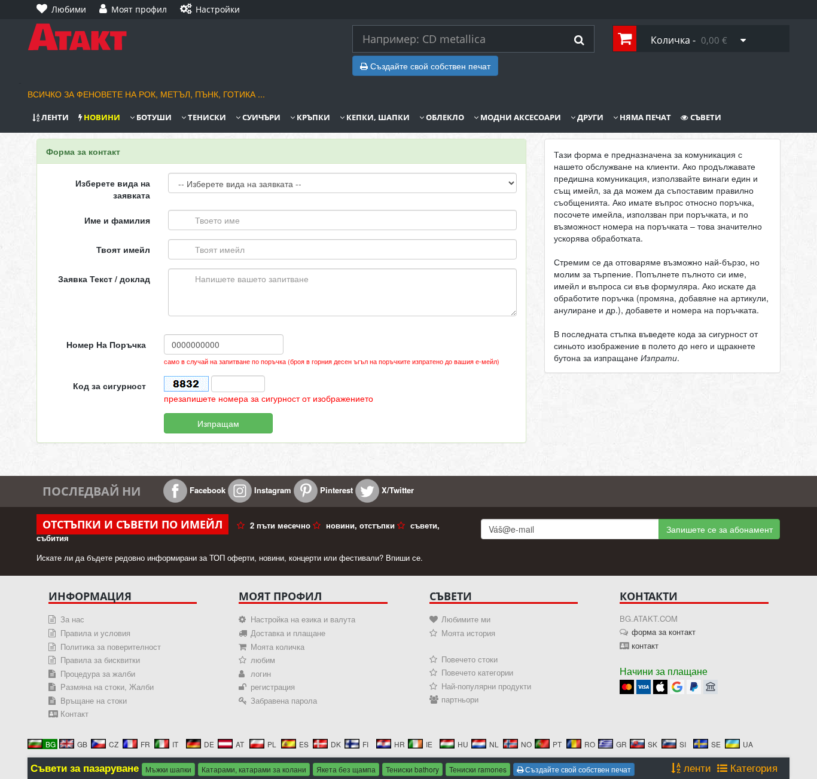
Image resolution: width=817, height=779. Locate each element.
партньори (459, 699)
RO (589, 744)
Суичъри (260, 117)
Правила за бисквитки (100, 659)
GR (621, 744)
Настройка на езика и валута (303, 619)
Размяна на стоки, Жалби (107, 686)
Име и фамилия (117, 220)
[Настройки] (256, 3)
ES (304, 744)
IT (175, 744)
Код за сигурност (109, 386)
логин (261, 673)
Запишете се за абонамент (719, 529)
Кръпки (312, 117)
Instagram (271, 490)
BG (50, 744)
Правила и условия (95, 633)
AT (240, 744)
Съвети (704, 117)
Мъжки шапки (168, 769)
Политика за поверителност (110, 646)
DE (209, 744)
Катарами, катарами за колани (254, 769)
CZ (113, 744)
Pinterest (335, 490)
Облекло (444, 117)
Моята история (468, 633)
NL (494, 744)
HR (399, 744)
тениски (206, 117)
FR (145, 744)
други (589, 117)
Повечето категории (477, 672)
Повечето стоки (469, 659)
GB (82, 744)
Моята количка (277, 646)
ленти (54, 117)
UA (748, 744)
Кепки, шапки (377, 117)
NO (526, 744)
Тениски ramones (478, 769)
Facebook (206, 490)
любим (263, 659)
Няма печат (644, 117)
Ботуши (153, 117)
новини (101, 117)
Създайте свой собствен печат (429, 66)
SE (716, 744)
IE (429, 744)
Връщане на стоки (93, 700)
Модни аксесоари (519, 117)
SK (652, 744)
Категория (752, 767)
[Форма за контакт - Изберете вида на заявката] (181, 37)
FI (365, 744)
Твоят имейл (123, 249)
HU (463, 744)
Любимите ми (465, 619)
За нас (72, 619)
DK (336, 744)
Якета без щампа (346, 769)
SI (682, 744)
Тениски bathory (412, 769)
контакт (645, 645)
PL (271, 744)
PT (557, 744)
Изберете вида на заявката (112, 189)
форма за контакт (664, 631)
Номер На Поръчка (106, 344)
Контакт (74, 713)
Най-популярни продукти (486, 686)
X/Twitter (396, 490)
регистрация (273, 686)
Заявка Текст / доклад (104, 279)
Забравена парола (284, 700)
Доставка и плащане (288, 633)
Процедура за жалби (97, 673)
